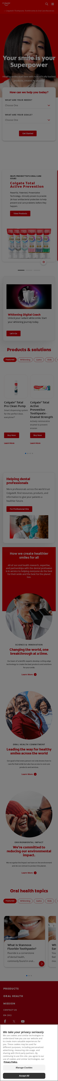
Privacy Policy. (11, 1062)
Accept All (24, 1076)
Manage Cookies (24, 1067)
